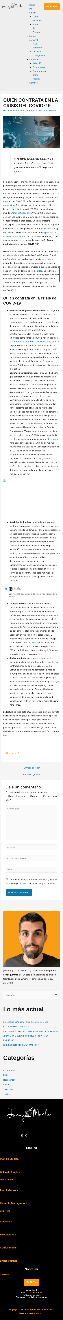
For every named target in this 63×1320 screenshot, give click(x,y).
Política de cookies (31, 1295)
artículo (32, 701)
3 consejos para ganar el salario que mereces (25, 1022)
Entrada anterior (32, 768)
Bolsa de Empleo (10, 1172)
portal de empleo (49, 439)
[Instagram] (26, 1135)
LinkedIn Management (13, 1203)
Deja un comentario (12, 110)
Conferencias (8, 1247)
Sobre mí (31, 1269)
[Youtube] (34, 1135)
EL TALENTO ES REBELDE (16, 1026)
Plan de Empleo (9, 1158)
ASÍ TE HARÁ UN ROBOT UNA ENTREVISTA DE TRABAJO (31, 1031)
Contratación (30, 110)
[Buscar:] (31, 995)
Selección (8, 1089)
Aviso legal (31, 1290)
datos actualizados (20, 213)
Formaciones (8, 1234)
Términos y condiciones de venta (32, 1297)
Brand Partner (8, 1260)
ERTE (39, 271)
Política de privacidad (31, 1292)
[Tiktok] (30, 1135)
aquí (5, 735)
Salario (6, 1084)
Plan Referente (9, 1190)
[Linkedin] (22, 1135)
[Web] (31, 870)
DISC (5, 1075)
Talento (7, 1094)
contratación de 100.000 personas (29, 341)
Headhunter (9, 1080)
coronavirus (9, 205)
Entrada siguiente (31, 774)
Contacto (5, 1275)
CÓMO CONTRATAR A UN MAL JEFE (21, 1045)
